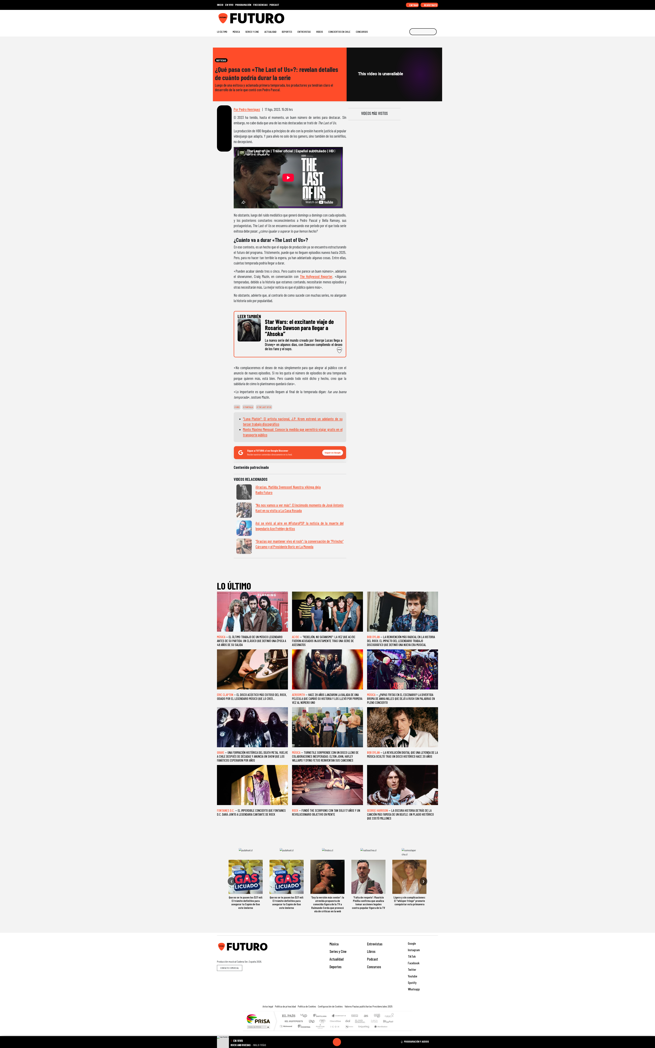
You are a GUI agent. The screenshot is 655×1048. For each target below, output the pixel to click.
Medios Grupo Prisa (258, 1027)
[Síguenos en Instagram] (403, 16)
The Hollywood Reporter (316, 276)
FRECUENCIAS (260, 4)
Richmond (286, 1030)
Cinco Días (335, 1021)
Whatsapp (413, 989)
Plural (319, 1030)
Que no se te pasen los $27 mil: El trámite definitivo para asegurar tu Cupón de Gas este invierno (246, 902)
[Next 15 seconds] (345, 1042)
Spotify (411, 983)
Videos (319, 31)
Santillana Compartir (338, 1016)
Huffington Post (293, 1021)
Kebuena (390, 1021)
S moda (348, 1030)
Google (411, 943)
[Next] (353, 1042)
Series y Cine (252, 31)
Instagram (413, 950)
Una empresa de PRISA (258, 1019)
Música (236, 31)
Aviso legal (268, 1006)
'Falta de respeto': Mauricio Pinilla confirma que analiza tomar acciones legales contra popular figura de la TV (368, 902)
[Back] (320, 1042)
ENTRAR (413, 5)
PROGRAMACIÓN (243, 4)
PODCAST (274, 4)
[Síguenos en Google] (398, 16)
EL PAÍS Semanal (357, 1021)
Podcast (372, 959)
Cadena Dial (377, 1021)
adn (376, 1016)
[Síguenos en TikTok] (409, 16)
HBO (237, 407)
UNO (312, 1021)
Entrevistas (304, 31)
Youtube (412, 976)
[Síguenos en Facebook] (414, 16)
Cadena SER (355, 1016)
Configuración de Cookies (330, 1006)
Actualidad (270, 31)
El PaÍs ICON (334, 1030)
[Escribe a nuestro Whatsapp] (436, 16)
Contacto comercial (229, 968)
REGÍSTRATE (430, 5)
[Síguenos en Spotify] (431, 16)
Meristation (379, 1030)
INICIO (220, 4)
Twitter (411, 969)
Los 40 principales (305, 1016)
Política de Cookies (307, 1006)
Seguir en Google (333, 452)
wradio (321, 1021)
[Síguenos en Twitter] (420, 16)
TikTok (411, 956)
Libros (371, 951)
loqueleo (362, 1030)
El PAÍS (288, 1016)
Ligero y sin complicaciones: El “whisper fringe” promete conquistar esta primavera (409, 901)
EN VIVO (229, 4)
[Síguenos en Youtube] (425, 16)
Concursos (362, 31)
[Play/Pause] (337, 1042)
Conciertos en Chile (339, 31)
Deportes (287, 31)
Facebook (413, 963)
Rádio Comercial (394, 1030)
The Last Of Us (264, 407)
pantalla (248, 407)
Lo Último (222, 31)
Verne (367, 1021)
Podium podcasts (286, 1025)
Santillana (320, 1016)
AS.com (365, 1016)
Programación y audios (416, 1041)
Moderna (303, 1030)
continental (348, 1021)
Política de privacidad (285, 1006)
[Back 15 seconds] (329, 1042)
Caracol (389, 1016)
